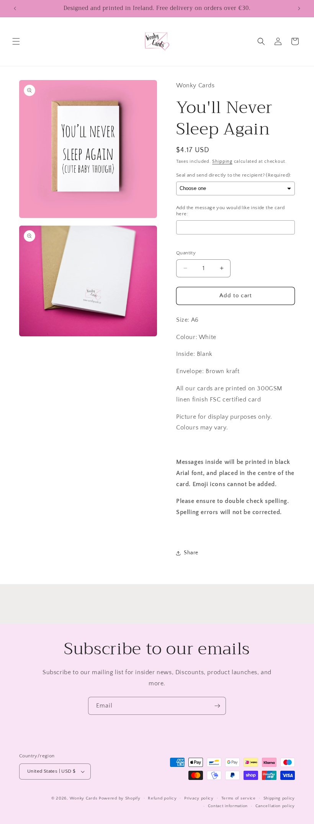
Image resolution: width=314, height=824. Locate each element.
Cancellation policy (275, 806)
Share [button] (191, 553)
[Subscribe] (217, 706)
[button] (16, 41)
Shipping (222, 161)
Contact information (228, 806)
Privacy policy (199, 798)
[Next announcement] (299, 8)
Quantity (186, 253)
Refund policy (162, 798)
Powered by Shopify (120, 798)
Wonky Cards (84, 798)
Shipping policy (279, 798)
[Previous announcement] (15, 8)
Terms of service (238, 798)
